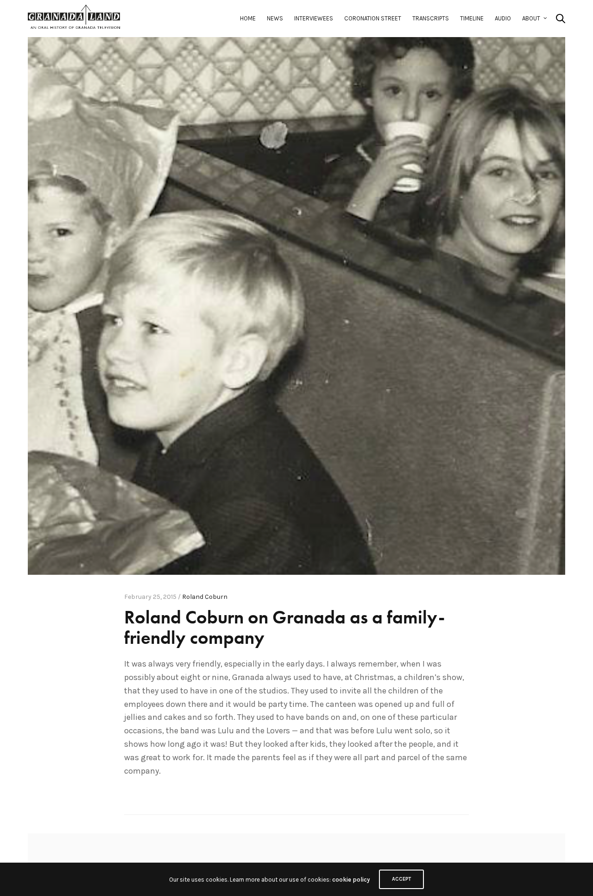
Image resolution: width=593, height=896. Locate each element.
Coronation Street (372, 18)
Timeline (472, 18)
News (275, 18)
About (531, 18)
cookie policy (351, 879)
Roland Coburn (204, 597)
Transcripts (430, 18)
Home (248, 18)
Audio (503, 18)
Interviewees (313, 18)
